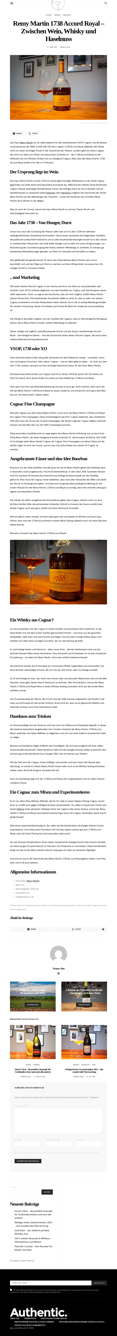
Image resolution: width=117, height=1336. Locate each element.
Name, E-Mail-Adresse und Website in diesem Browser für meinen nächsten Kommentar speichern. (58, 1153)
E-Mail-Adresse (53, 1139)
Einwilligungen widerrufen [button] (30, 1325)
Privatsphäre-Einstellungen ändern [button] (34, 1322)
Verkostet (67, 15)
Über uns (14, 1318)
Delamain (50, 193)
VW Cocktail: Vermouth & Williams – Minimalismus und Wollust (33, 1240)
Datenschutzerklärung (54, 1318)
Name (18, 1139)
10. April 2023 (52, 47)
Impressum (30, 1318)
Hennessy (66, 193)
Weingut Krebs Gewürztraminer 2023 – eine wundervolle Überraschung (84, 1070)
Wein (37, 987)
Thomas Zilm (65, 47)
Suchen (13, 1187)
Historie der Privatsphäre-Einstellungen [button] (81, 1322)
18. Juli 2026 (90, 1076)
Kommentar (20, 1106)
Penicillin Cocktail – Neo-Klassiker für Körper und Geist (34, 1248)
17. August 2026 (39, 1076)
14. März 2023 (26, 998)
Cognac (49, 15)
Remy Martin (26, 143)
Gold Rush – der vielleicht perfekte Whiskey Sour (32, 1232)
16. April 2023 (78, 998)
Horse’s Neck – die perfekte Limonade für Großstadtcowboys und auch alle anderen (33, 1070)
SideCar (20, 809)
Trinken (57, 15)
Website (80, 1140)
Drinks (28, 1065)
